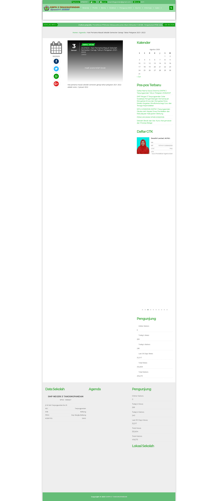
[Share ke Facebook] (56, 61)
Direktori (112, 8)
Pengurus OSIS (125, 8)
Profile (95, 8)
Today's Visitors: (145, 344)
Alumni (138, 8)
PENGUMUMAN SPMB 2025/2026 (150, 117)
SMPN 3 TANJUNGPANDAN (116, 497)
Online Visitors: (144, 326)
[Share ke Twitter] (56, 68)
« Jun (139, 77)
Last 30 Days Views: (146, 353)
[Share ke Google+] (56, 83)
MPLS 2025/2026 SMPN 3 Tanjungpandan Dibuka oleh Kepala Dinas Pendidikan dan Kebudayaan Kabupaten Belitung (153, 111)
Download (58, 16)
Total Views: (143, 363)
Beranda (85, 8)
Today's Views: (144, 335)
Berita (103, 8)
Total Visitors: (144, 372)
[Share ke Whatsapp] (56, 76)
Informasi (148, 8)
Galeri (157, 8)
